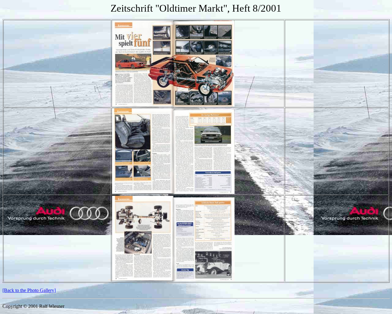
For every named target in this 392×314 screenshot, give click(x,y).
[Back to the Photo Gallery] (29, 290)
